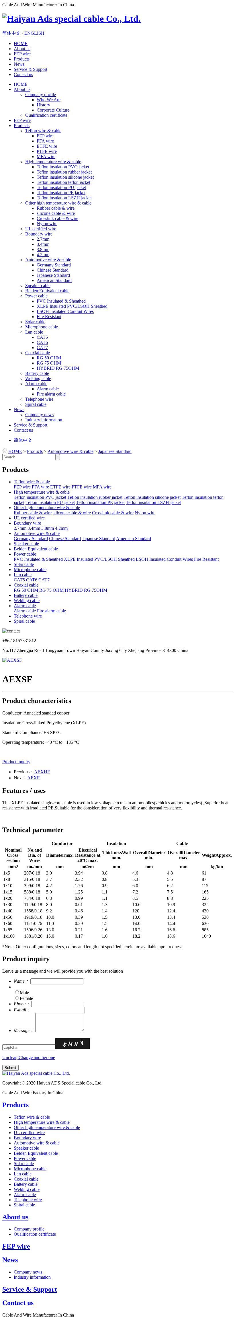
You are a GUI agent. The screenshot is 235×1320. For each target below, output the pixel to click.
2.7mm (43, 239)
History (43, 104)
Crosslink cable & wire (57, 218)
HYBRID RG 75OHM (58, 368)
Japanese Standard (53, 275)
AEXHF (42, 771)
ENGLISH (34, 33)
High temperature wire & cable (53, 161)
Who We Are (48, 99)
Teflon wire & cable (43, 130)
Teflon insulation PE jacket (61, 192)
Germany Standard (54, 264)
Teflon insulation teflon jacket (63, 182)
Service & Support (30, 69)
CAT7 (42, 347)
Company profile (40, 94)
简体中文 (11, 33)
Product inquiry (16, 761)
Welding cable (38, 378)
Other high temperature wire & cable (58, 202)
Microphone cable (41, 326)
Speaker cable (37, 285)
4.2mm (43, 254)
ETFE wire (47, 146)
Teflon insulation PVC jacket (63, 166)
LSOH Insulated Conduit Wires (65, 311)
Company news (39, 414)
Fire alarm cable (51, 394)
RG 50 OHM (49, 357)
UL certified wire (40, 228)
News (19, 64)
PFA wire (45, 141)
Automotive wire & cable (48, 259)
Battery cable (37, 373)
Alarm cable (36, 383)
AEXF (33, 777)
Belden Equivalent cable (47, 290)
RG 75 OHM (49, 363)
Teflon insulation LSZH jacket (64, 197)
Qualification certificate (46, 115)
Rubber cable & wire (56, 208)
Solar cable (35, 321)
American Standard (54, 280)
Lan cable (34, 332)
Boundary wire (38, 233)
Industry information (43, 419)
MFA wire (46, 156)
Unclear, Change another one (28, 1057)
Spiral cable (35, 404)
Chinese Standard (52, 270)
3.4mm (43, 244)
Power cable (36, 295)
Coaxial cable (37, 352)
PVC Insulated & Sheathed (61, 301)
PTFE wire (47, 151)
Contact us (23, 74)
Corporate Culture (53, 110)
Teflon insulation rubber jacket (64, 172)
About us (22, 48)
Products (22, 59)
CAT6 (42, 342)
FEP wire (22, 53)
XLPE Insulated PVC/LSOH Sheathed (72, 306)
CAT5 (42, 337)
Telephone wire (39, 399)
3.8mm (43, 249)
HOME (21, 43)
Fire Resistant (49, 316)
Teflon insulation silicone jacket (65, 177)
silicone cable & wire (56, 213)
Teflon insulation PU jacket (61, 187)
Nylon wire (47, 223)
